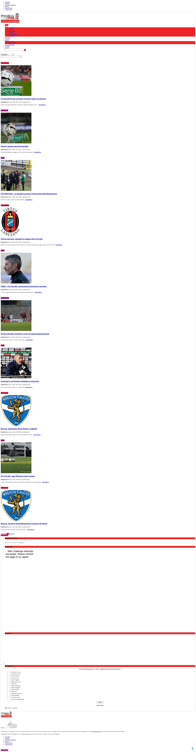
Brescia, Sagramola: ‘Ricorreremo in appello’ (19, 428)
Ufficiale (11, 28)
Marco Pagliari (15, 680)
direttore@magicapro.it (96, 731)
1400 (5, 534)
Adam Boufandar (16, 685)
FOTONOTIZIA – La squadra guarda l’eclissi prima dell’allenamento (29, 194)
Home (6, 25)
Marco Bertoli (15, 689)
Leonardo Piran (15, 674)
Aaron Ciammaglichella (17, 699)
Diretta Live (12, 31)
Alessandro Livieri (16, 672)
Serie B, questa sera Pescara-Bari (14, 146)
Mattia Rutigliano (16, 687)
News (6, 26)
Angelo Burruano (16, 682)
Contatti (7, 3)
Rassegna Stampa (9, 45)
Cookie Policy (8, 9)
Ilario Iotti (14, 684)
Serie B (7, 40)
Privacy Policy (8, 8)
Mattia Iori (14, 691)
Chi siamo (7, 2)
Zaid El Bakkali (15, 695)
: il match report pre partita (23, 99)
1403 (13, 534)
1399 (3, 534)
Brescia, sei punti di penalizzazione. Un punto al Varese (24, 523)
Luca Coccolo (15, 678)
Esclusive (7, 39)
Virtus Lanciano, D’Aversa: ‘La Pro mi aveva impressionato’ (25, 334)
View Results (100, 705)
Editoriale (7, 37)
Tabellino (11, 32)
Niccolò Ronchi (15, 676)
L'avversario (5, 63)
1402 (10, 534)
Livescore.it (21, 542)
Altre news (12, 36)
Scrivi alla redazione (10, 5)
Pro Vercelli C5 (13, 34)
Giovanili (7, 46)
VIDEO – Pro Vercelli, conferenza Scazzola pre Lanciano (24, 286)
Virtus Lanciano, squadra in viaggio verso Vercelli (21, 239)
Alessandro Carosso (16, 693)
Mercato (11, 29)
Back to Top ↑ (4, 535)
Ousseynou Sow (15, 697)
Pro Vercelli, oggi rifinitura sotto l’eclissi (18, 476)
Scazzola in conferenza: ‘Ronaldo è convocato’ (20, 381)
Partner (7, 6)
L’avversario (12, 42)
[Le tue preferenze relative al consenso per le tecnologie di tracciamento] (192, 748)
